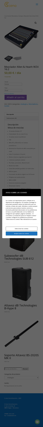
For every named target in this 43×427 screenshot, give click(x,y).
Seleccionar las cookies (21, 228)
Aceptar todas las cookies (21, 233)
